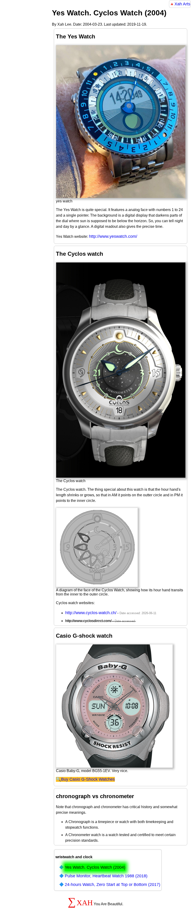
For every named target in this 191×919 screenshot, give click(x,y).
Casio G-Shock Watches (92, 779)
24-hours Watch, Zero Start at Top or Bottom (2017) (112, 884)
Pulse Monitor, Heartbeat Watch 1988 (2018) (106, 876)
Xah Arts (182, 4)
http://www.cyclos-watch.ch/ (90, 612)
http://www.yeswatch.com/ (113, 236)
